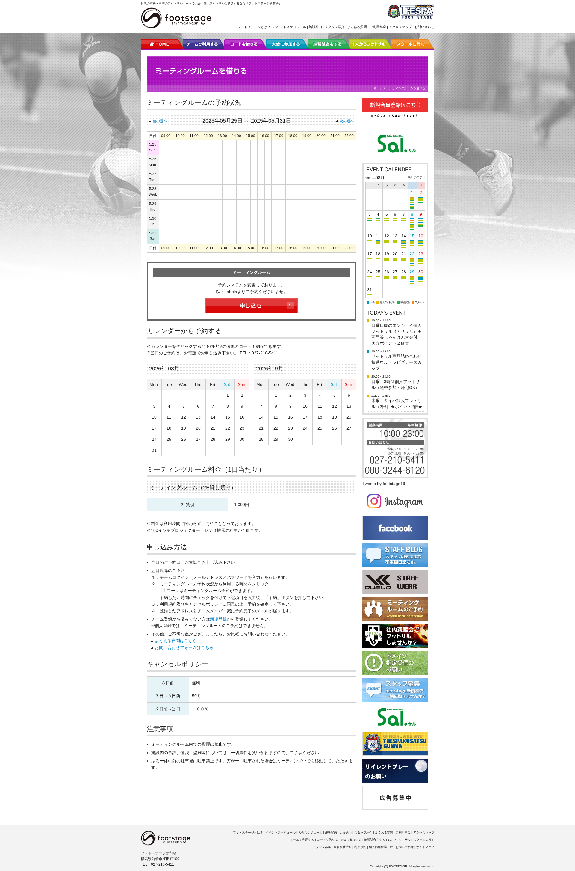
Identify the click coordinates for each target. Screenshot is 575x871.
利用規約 (360, 847)
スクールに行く (423, 839)
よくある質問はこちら (176, 640)
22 (227, 428)
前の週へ (160, 121)
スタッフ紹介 (334, 27)
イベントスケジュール (289, 27)
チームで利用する (302, 839)
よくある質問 (357, 27)
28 (213, 439)
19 (183, 428)
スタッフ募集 (322, 847)
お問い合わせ (424, 27)
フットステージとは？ (253, 27)
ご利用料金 (378, 27)
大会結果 (346, 832)
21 (213, 428)
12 (183, 417)
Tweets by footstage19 (383, 483)
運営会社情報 (343, 847)
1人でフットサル (399, 839)
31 (154, 450)
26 (183, 439)
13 (198, 417)
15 (227, 417)
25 (169, 439)
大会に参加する (351, 839)
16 (242, 417)
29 (227, 439)
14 (213, 417)
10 (154, 417)
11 (169, 417)
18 (169, 428)
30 (242, 439)
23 (242, 428)
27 (198, 439)
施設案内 (315, 27)
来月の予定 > (416, 177)
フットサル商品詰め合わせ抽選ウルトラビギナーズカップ (396, 362)
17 (154, 428)
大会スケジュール (310, 832)
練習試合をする (374, 839)
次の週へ (347, 121)
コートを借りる (327, 839)
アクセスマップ (400, 27)
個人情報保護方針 (381, 847)
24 (154, 439)
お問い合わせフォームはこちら (184, 647)
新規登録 (218, 619)
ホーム (378, 88)
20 (198, 428)
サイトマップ (425, 847)
